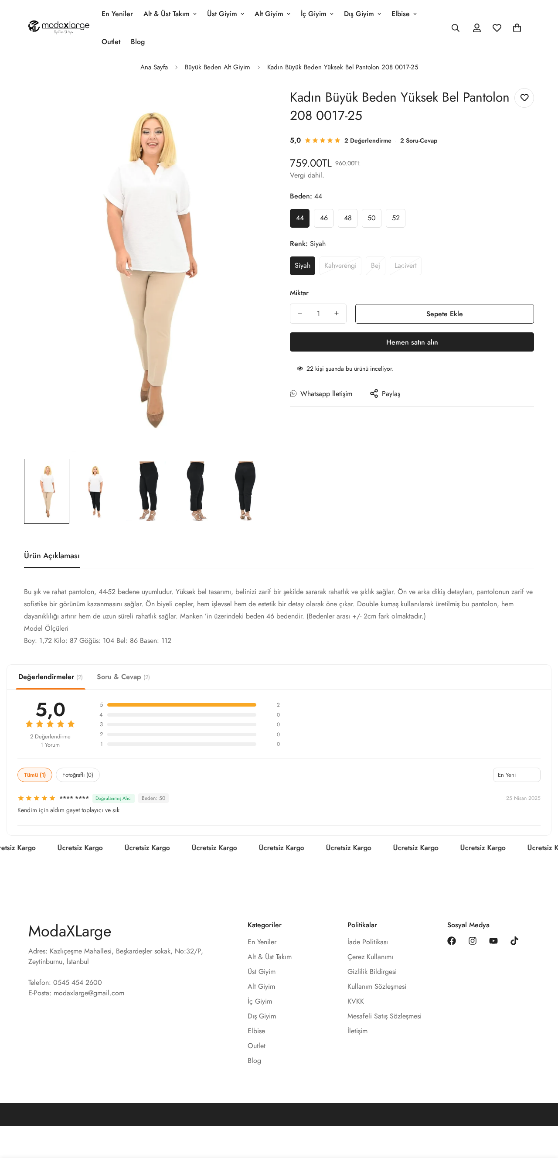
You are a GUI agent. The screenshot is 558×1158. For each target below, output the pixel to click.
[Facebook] (451, 940)
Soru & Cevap (123, 677)
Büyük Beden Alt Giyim (217, 67)
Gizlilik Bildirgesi (372, 972)
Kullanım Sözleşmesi (376, 986)
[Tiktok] (514, 940)
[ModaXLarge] (58, 28)
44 (300, 218)
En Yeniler (117, 14)
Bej (375, 265)
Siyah (302, 265)
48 (348, 218)
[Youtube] (493, 940)
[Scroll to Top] (541, 1110)
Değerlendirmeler (50, 677)
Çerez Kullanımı (370, 957)
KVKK (355, 1001)
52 (396, 218)
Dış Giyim (359, 14)
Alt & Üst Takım (166, 14)
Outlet (111, 42)
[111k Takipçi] (472, 940)
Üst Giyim (222, 14)
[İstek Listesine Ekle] (524, 98)
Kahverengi (340, 265)
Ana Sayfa (154, 67)
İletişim (357, 1031)
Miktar (299, 292)
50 (371, 218)
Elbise (400, 14)
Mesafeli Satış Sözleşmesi (384, 1016)
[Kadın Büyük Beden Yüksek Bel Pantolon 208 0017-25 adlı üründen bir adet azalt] (300, 313)
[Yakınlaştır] (249, 104)
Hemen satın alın (412, 342)
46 (324, 218)
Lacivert (406, 265)
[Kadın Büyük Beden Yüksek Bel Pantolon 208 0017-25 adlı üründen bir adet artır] (336, 313)
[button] (517, 28)
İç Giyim (314, 14)
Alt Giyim (269, 14)
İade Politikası (367, 942)
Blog (138, 42)
